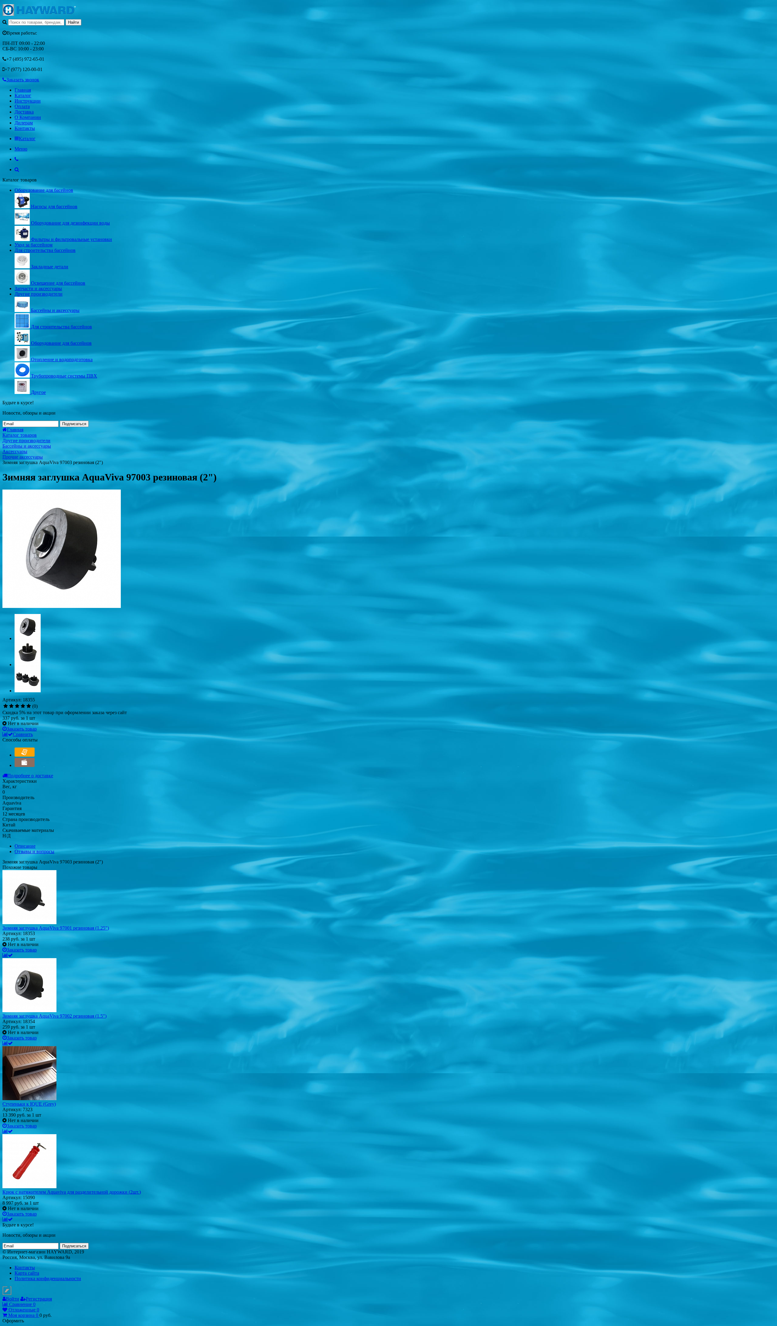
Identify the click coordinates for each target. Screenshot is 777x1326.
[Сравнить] (7, 955)
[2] (11, 706)
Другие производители (39, 294)
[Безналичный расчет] (25, 755)
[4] (23, 706)
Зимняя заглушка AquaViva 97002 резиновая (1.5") (54, 1016)
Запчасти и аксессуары (38, 288)
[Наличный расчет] (25, 765)
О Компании (28, 117)
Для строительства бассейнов (45, 250)
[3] (17, 706)
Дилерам (24, 122)
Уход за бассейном (34, 244)
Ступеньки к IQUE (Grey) (29, 1104)
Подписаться (74, 424)
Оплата (22, 106)
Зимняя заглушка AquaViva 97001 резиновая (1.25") (55, 928)
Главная (23, 90)
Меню (21, 148)
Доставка (24, 111)
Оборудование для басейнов (44, 190)
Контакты (25, 128)
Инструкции (28, 100)
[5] (28, 706)
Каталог (23, 95)
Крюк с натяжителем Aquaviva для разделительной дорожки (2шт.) (71, 1192)
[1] (5, 706)
